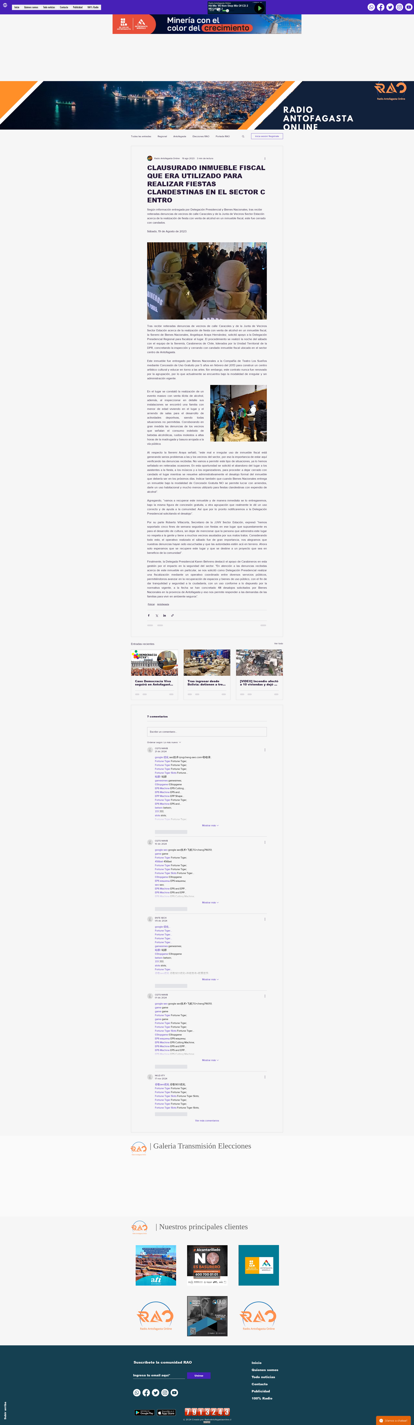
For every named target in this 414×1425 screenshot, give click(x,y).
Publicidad (261, 1009)
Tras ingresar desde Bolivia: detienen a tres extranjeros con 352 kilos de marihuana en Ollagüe (206, 683)
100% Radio (262, 1016)
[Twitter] (390, 7)
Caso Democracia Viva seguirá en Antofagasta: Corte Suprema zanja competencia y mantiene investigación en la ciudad (154, 683)
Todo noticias (263, 995)
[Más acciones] (265, 158)
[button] (243, 136)
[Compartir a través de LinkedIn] (164, 615)
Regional (162, 136)
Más (218, 136)
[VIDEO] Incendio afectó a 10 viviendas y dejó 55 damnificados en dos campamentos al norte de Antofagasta (259, 683)
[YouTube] (409, 7)
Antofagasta (179, 136)
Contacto (260, 1002)
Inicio (256, 980)
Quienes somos (265, 987)
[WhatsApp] (371, 7)
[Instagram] (399, 7)
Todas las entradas (141, 136)
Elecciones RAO (201, 136)
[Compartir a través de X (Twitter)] (156, 615)
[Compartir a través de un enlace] (172, 615)
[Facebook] (380, 7)
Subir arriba (5, 1411)
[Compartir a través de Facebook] (148, 615)
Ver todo (278, 643)
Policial (151, 604)
